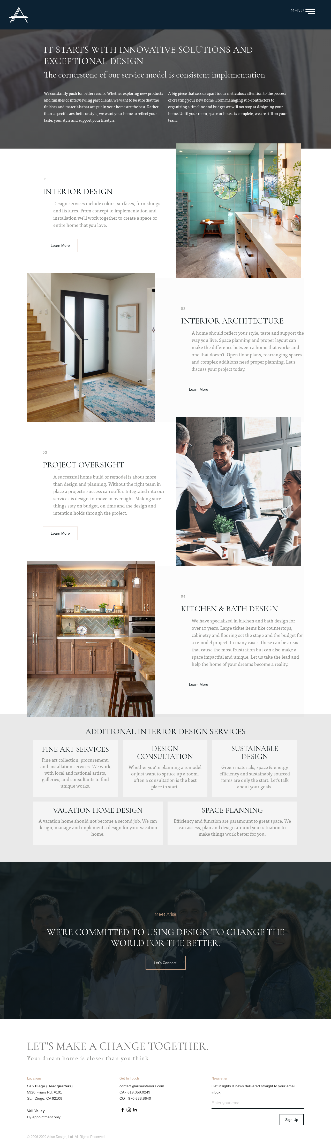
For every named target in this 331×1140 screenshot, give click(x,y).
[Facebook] (122, 1112)
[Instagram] (129, 1112)
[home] (145, 14)
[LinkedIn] (135, 1112)
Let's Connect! (165, 963)
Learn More (60, 245)
